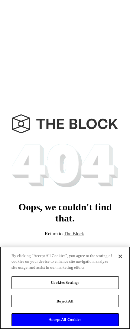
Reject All (65, 301)
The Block (74, 233)
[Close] (120, 256)
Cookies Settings (65, 282)
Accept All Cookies (65, 319)
